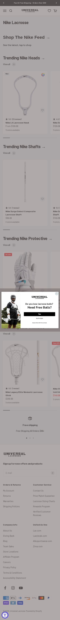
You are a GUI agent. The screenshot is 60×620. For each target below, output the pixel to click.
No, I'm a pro (39, 318)
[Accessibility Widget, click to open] (5, 615)
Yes (39, 314)
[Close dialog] (56, 293)
